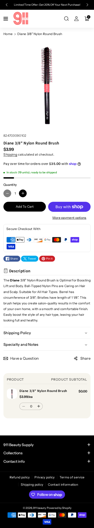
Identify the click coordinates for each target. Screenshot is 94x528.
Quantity (10, 185)
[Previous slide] (6, 5)
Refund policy (20, 477)
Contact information (63, 485)
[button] (6, 18)
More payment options (69, 218)
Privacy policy (44, 477)
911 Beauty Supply (18, 444)
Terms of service (72, 477)
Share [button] (85, 358)
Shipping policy (32, 485)
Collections (13, 453)
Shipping (10, 154)
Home (8, 34)
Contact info (14, 461)
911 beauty (39, 508)
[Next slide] (87, 5)
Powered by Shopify (59, 508)
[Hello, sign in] (76, 19)
